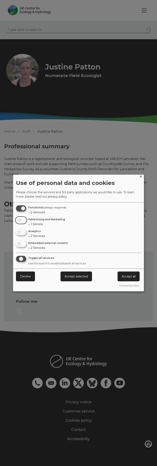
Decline (25, 276)
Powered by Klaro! (129, 285)
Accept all (129, 276)
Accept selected (76, 276)
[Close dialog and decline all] (141, 177)
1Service (35, 224)
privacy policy (57, 196)
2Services (36, 212)
